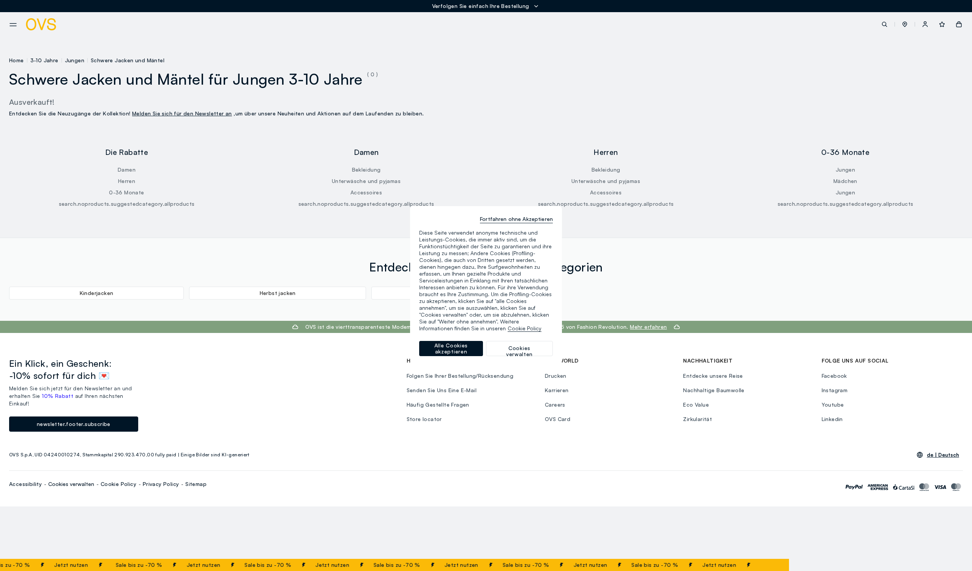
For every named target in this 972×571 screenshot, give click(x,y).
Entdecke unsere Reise (713, 375)
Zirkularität (697, 419)
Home (16, 60)
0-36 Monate (126, 192)
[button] (905, 24)
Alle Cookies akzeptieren (451, 348)
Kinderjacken (97, 293)
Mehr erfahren (648, 326)
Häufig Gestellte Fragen (438, 404)
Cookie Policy (118, 484)
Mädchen (845, 181)
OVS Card (557, 419)
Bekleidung (366, 169)
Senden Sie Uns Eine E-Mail (442, 390)
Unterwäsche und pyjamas (366, 181)
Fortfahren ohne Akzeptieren (516, 219)
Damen (127, 169)
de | (943, 455)
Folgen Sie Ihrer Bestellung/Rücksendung (460, 375)
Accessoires (366, 192)
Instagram (835, 390)
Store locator (424, 419)
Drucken (555, 375)
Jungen (74, 60)
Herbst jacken (278, 293)
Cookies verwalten (71, 484)
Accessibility (25, 484)
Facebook (834, 375)
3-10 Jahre (44, 60)
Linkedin (832, 419)
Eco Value (696, 404)
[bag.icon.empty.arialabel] (959, 24)
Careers (555, 404)
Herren (126, 181)
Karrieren (557, 390)
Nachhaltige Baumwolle (713, 390)
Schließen (764, 565)
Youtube (833, 404)
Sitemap (196, 484)
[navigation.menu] (13, 24)
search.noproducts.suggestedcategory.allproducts (127, 203)
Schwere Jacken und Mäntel (127, 60)
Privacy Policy (161, 484)
